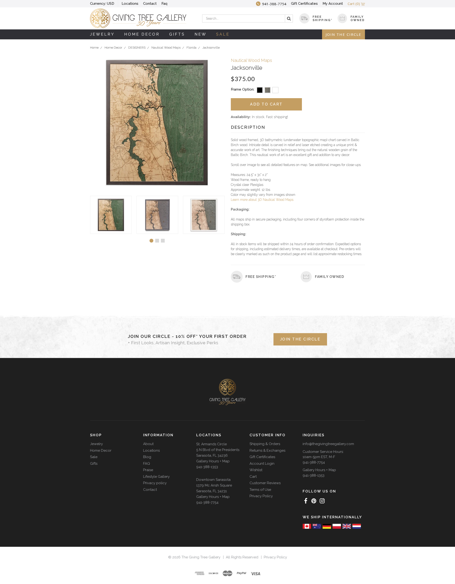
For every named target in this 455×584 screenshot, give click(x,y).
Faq (164, 3)
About (148, 444)
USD (102, 3)
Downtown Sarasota (213, 480)
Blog (147, 457)
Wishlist (256, 470)
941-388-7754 (207, 502)
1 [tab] (151, 241)
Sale (223, 34)
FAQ (146, 463)
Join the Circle (343, 34)
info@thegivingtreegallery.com (328, 444)
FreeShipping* (322, 18)
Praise (148, 470)
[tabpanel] (111, 215)
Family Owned (357, 18)
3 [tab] (163, 241)
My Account (333, 3)
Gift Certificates (304, 3)
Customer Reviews (265, 483)
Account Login (262, 463)
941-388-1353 (207, 467)
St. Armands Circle (211, 444)
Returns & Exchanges (267, 450)
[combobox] (247, 18)
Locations (130, 3)
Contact (150, 3)
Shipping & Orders (265, 444)
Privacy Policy (261, 496)
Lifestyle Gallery (156, 476)
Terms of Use (260, 489)
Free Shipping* (261, 277)
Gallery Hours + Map (213, 461)
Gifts (177, 34)
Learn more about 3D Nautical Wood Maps (262, 200)
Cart (253, 476)
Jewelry (102, 34)
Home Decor (142, 34)
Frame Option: (242, 89)
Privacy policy (155, 483)
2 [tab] (157, 241)
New (201, 34)
